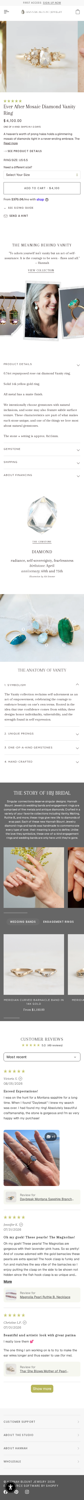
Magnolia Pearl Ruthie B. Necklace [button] (45, 1297)
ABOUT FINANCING (18, 475)
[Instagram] (27, 1492)
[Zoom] (15, 84)
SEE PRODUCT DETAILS (24, 151)
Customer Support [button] (19, 1422)
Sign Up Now (52, 2)
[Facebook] (6, 1492)
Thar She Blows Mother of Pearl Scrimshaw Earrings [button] (43, 1371)
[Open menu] (10, 12)
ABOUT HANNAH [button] (16, 1448)
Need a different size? (18, 167)
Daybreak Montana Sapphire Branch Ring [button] (46, 1199)
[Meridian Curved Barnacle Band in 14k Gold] (34, 964)
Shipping (10, 462)
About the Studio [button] (19, 1435)
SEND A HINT (18, 216)
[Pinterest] (16, 1492)
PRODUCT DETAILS (18, 364)
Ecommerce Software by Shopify (31, 1486)
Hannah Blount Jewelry (26, 1482)
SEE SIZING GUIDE (21, 208)
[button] (13, 101)
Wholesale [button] (12, 1461)
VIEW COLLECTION (41, 270)
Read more (11, 143)
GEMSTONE (12, 449)
